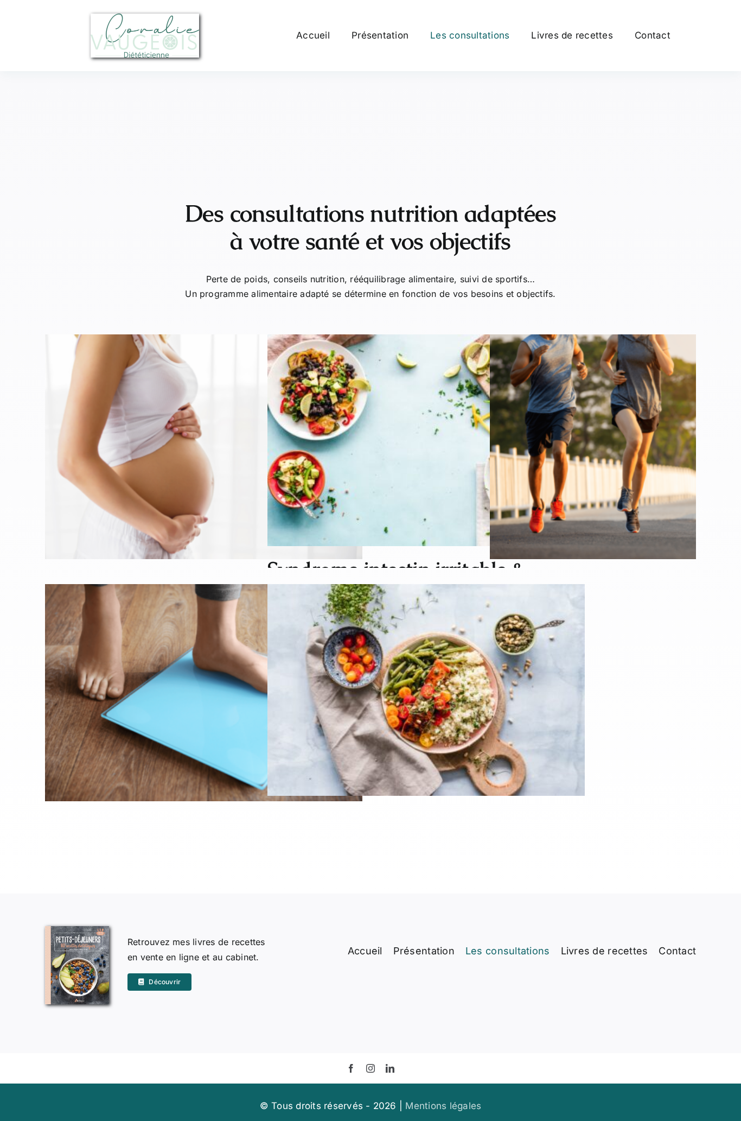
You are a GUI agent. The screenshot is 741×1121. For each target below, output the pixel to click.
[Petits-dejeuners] (77, 930)
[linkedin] (390, 1068)
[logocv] (145, 17)
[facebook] (351, 1068)
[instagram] (370, 1068)
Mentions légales (443, 1105)
